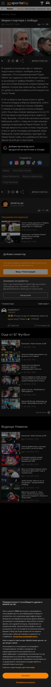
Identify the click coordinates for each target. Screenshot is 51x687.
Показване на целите (25, 682)
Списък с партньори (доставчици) (19, 667)
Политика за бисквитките (25, 636)
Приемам (25, 675)
